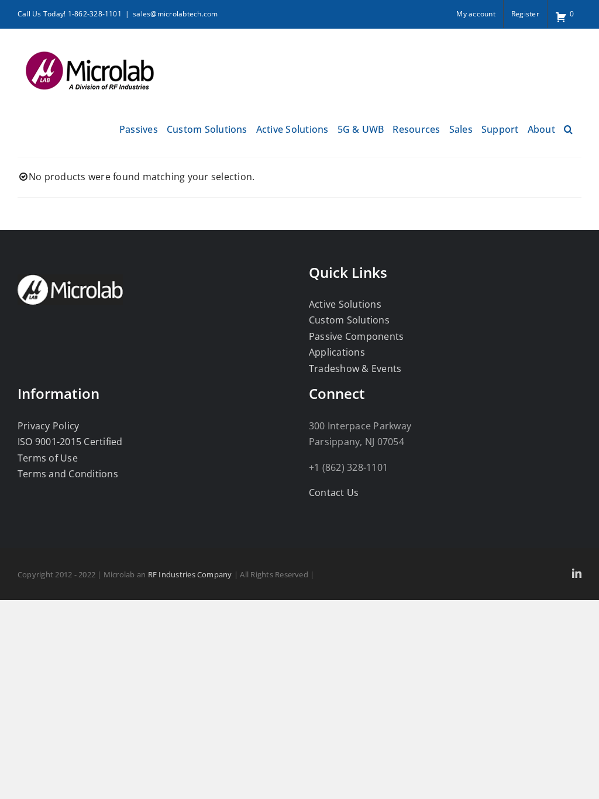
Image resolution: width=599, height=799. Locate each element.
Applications (337, 352)
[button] (568, 128)
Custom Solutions (349, 320)
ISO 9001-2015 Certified (70, 441)
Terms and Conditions (68, 473)
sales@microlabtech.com (175, 14)
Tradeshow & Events (355, 368)
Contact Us (334, 492)
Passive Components (356, 336)
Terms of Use (48, 458)
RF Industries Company (190, 574)
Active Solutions (345, 304)
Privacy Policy (48, 425)
